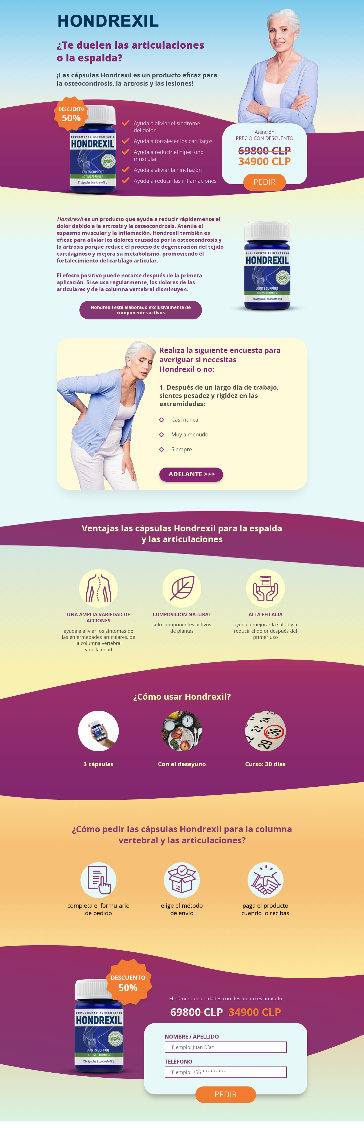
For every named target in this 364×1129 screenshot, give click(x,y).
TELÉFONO (178, 1062)
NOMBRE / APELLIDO (192, 1037)
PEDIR (226, 1094)
